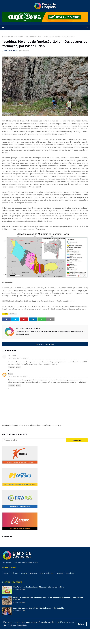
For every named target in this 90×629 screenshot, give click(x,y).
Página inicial (6, 37)
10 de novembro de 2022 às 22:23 (18, 376)
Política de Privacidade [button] (17, 625)
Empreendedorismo (46, 573)
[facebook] (83, 27)
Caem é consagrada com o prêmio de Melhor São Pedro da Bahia (38, 608)
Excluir (18, 367)
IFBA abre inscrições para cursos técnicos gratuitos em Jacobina (38, 587)
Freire (10, 374)
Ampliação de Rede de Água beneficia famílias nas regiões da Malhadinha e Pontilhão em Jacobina (48, 598)
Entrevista (60, 573)
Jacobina (15, 37)
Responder (12, 367)
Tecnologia (70, 573)
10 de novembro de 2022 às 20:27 (18, 358)
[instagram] (86, 27)
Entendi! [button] (81, 624)
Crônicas (14, 573)
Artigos (6, 573)
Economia (24, 573)
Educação (33, 573)
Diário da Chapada (11, 51)
